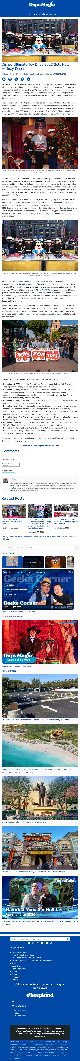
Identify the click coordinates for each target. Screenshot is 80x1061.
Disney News (27, 537)
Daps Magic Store (19, 969)
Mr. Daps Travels (20, 1010)
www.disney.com (27, 1047)
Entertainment (48, 74)
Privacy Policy (17, 977)
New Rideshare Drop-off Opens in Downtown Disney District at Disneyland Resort (35, 720)
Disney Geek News (15, 537)
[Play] (55, 562)
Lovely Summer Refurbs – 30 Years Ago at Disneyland (24, 822)
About (14, 971)
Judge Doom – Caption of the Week (16, 666)
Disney (40, 74)
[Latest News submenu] (39, 14)
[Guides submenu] (47, 14)
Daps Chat (16, 966)
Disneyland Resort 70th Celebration (26, 958)
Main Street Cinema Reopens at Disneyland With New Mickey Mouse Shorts (33, 872)
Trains (16, 1013)
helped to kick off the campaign (29, 281)
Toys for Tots (67, 537)
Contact (15, 980)
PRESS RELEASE (60, 74)
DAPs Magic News (30, 74)
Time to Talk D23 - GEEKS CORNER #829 (26, 572)
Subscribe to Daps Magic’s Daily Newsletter (40, 446)
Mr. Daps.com (19, 1006)
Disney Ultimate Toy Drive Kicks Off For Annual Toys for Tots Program (66, 522)
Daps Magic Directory (21, 952)
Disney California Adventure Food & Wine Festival (32, 960)
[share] (69, 571)
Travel (14, 963)
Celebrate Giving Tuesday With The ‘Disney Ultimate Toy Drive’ (12, 522)
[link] (5, 572)
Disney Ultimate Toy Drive (42, 537)
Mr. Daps (5, 74)
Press (14, 974)
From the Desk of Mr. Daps (23, 955)
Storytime (16, 1001)
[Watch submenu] (55, 14)
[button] (78, 2)
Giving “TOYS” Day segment (47, 290)
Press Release (56, 537)
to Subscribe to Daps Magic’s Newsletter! (40, 986)
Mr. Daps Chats (20, 1016)
